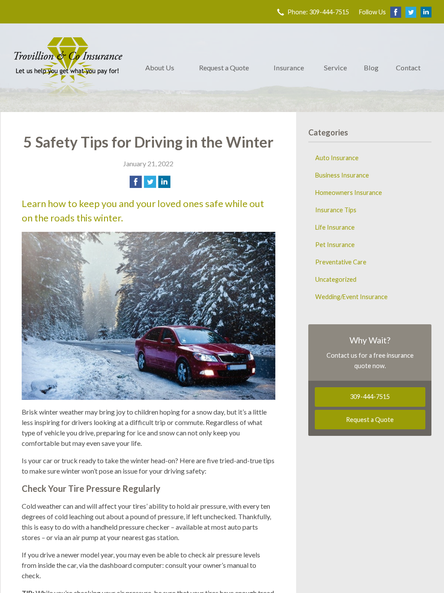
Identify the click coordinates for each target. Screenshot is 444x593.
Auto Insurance (337, 157)
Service (335, 67)
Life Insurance (335, 227)
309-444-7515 (370, 396)
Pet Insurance (335, 244)
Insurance (289, 67)
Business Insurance (342, 175)
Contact (408, 67)
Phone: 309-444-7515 (318, 12)
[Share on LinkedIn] (164, 182)
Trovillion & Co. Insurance (68, 67)
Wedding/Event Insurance (351, 296)
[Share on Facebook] (136, 182)
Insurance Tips (335, 210)
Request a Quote (224, 67)
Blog (371, 67)
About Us (159, 67)
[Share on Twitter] (150, 182)
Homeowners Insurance (348, 192)
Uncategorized (335, 279)
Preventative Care (340, 262)
